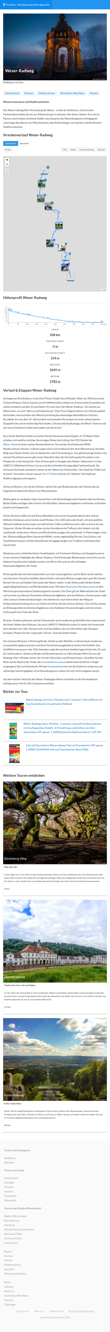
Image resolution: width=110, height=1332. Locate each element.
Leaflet (103, 290)
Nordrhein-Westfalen (72, 93)
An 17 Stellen (50, 473)
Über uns (39, 1311)
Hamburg (9, 1225)
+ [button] (7, 160)
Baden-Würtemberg (15, 1216)
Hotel (73, 150)
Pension (101, 150)
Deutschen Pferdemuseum (80, 586)
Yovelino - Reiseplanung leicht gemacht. (28, 4)
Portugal (9, 1182)
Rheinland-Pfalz (13, 1233)
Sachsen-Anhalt (13, 1238)
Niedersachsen (47, 93)
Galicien (8, 1286)
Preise (8, 150)
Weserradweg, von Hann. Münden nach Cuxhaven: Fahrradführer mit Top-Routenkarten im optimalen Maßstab (64, 701)
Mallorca (9, 1291)
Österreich (10, 1200)
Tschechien (10, 1195)
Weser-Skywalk (12, 444)
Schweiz (8, 1187)
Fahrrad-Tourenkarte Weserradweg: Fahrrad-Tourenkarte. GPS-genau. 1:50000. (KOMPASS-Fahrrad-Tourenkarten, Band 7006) (65, 747)
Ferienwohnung (87, 150)
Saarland (9, 1269)
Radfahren (10, 1158)
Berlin (7, 1282)
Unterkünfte (10, 143)
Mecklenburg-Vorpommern (19, 1229)
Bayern (8, 1251)
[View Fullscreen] (7, 170)
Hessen (94, 93)
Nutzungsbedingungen (81, 1311)
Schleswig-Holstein (15, 1273)
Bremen (28, 93)
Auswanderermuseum (53, 661)
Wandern (9, 1162)
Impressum (22, 1311)
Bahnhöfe (24, 143)
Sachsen (8, 1300)
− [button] (7, 164)
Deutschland (12, 93)
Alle (65, 150)
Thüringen (10, 1304)
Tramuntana (11, 1242)
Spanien (8, 1191)
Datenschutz (56, 1311)
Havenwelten (55, 666)
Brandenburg (11, 1220)
